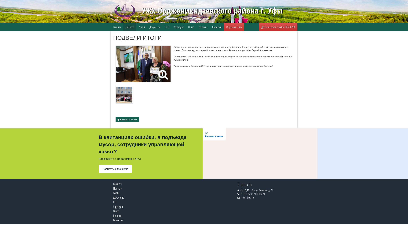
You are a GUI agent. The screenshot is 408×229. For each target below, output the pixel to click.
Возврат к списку (128, 119)
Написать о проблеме (115, 169)
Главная (117, 27)
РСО (167, 27)
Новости (130, 27)
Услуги (142, 27)
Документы (154, 27)
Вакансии (217, 27)
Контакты (203, 27)
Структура (178, 27)
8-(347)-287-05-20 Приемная (253, 194)
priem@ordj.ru (247, 197)
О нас (191, 27)
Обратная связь (234, 27)
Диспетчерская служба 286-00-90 (278, 27)
